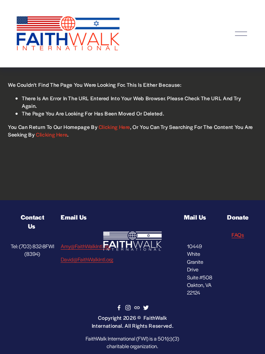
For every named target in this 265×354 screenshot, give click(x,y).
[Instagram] (128, 307)
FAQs (238, 234)
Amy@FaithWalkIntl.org (85, 246)
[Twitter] (146, 307)
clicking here (114, 126)
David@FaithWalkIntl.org (87, 259)
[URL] (137, 307)
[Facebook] (119, 307)
